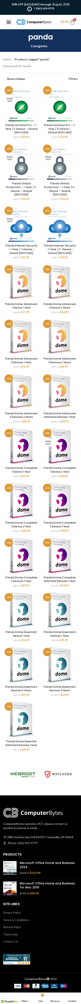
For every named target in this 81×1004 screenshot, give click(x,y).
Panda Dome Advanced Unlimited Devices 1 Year (60, 415)
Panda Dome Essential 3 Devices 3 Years (60, 688)
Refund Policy (12, 927)
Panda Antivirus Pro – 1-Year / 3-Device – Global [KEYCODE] (60, 128)
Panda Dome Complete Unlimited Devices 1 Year (60, 579)
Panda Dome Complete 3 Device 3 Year (60, 524)
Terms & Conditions (16, 920)
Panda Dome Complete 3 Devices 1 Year (21, 579)
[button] (8, 22)
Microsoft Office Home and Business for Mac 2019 (47, 886)
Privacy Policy (12, 912)
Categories (39, 46)
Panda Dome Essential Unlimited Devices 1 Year (21, 743)
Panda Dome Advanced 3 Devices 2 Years (60, 360)
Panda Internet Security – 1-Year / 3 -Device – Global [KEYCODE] (60, 249)
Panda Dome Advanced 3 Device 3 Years (60, 306)
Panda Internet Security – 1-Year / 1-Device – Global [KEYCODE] (21, 249)
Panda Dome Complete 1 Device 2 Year (60, 469)
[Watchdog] (58, 774)
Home (7, 59)
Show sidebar (16, 78)
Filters (73, 78)
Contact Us (10, 941)
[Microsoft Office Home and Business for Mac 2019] (10, 889)
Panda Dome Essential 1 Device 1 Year (21, 634)
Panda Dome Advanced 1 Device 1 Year (21, 306)
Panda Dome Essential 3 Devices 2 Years (21, 688)
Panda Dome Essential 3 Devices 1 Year (60, 634)
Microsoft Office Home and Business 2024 (47, 865)
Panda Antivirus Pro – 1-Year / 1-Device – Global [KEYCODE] (21, 128)
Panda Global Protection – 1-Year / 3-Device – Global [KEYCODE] (59, 189)
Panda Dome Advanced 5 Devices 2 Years (21, 415)
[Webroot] (22, 774)
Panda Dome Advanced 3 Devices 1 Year (21, 360)
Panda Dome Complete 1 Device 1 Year (21, 469)
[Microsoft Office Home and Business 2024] (10, 868)
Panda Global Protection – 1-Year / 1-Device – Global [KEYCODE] (21, 189)
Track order (10, 934)
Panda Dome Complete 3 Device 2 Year (21, 524)
